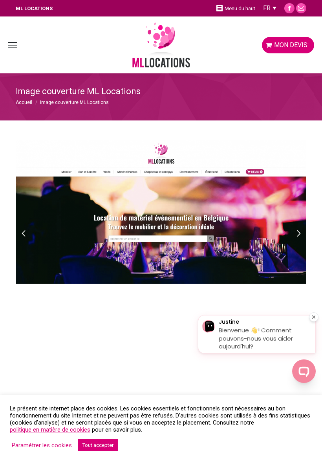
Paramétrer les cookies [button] (42, 445)
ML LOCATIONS (34, 8)
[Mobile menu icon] (12, 45)
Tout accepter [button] (97, 445)
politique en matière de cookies (50, 429)
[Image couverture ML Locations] (161, 212)
